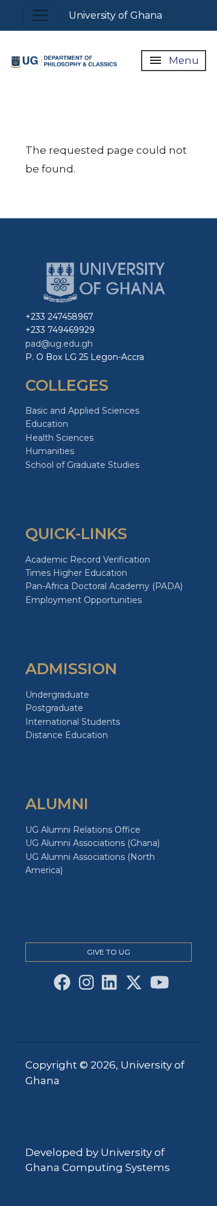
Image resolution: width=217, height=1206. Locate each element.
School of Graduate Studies (82, 464)
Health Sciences (59, 437)
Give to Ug (108, 951)
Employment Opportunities (83, 600)
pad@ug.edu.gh (59, 343)
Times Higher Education (76, 572)
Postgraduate (54, 707)
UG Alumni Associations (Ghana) (92, 843)
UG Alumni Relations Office (82, 829)
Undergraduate (57, 694)
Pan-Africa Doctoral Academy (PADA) (104, 586)
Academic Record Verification (87, 559)
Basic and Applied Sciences (82, 410)
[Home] (66, 60)
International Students (72, 721)
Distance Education (66, 735)
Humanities (49, 451)
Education (46, 423)
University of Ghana (115, 15)
